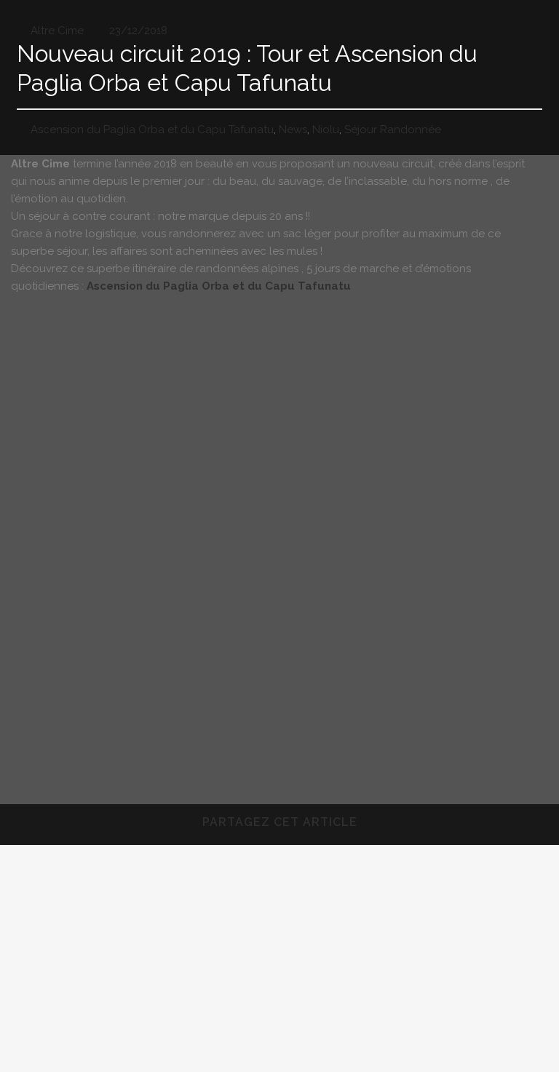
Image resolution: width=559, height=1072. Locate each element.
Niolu (325, 129)
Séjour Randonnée (392, 129)
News (293, 129)
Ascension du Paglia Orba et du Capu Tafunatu (152, 129)
